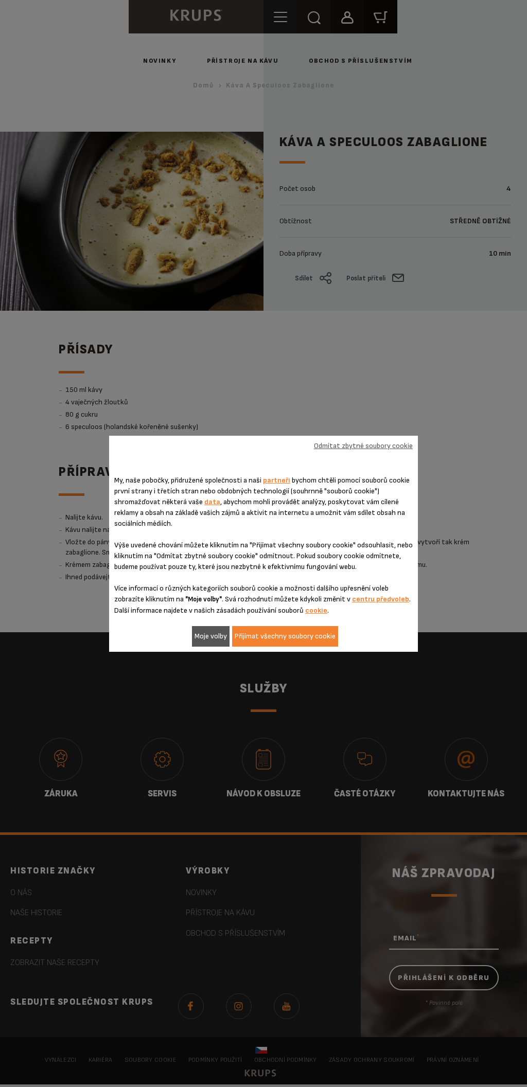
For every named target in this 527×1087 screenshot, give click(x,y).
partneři (276, 480)
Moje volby (211, 636)
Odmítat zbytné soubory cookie (363, 445)
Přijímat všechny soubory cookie (285, 636)
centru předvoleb (380, 599)
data (212, 501)
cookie (316, 610)
